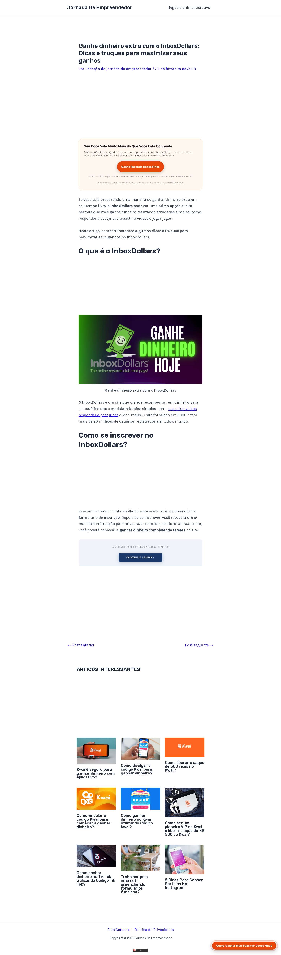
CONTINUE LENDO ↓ (140, 557)
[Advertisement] (140, 106)
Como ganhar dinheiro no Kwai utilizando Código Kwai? (137, 821)
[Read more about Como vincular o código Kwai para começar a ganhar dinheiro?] (96, 798)
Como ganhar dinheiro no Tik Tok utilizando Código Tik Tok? (96, 878)
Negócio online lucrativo (188, 7)
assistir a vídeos (182, 409)
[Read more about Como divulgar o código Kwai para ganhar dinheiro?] (140, 748)
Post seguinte (199, 645)
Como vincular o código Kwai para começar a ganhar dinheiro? (93, 821)
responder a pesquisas (98, 415)
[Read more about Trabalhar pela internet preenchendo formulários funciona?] (140, 857)
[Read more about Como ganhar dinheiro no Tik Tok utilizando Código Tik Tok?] (96, 855)
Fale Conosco (118, 930)
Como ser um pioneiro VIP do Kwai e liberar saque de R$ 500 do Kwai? (184, 829)
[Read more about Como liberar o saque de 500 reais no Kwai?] (184, 747)
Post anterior (81, 645)
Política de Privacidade (154, 930)
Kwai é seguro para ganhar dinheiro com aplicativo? (96, 773)
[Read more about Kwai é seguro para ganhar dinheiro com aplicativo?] (96, 750)
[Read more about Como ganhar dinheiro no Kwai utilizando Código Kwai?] (140, 798)
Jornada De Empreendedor (99, 7)
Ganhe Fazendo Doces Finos (140, 166)
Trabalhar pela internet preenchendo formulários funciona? (134, 884)
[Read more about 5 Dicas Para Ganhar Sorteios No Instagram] (184, 859)
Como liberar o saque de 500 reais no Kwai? (184, 766)
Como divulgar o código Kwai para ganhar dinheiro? (136, 769)
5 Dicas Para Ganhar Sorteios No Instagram (184, 884)
